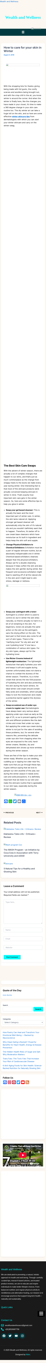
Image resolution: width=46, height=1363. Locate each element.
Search (5, 1005)
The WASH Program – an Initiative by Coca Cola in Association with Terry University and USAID (22, 852)
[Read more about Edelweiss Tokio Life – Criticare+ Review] (22, 829)
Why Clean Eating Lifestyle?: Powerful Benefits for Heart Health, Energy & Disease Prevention (22, 1045)
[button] (23, 32)
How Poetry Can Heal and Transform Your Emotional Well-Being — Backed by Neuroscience (21, 1035)
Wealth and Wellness (9, 1)
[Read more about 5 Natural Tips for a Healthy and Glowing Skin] (8, 863)
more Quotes (7, 995)
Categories (7, 1019)
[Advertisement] (23, 227)
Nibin (28, 1354)
